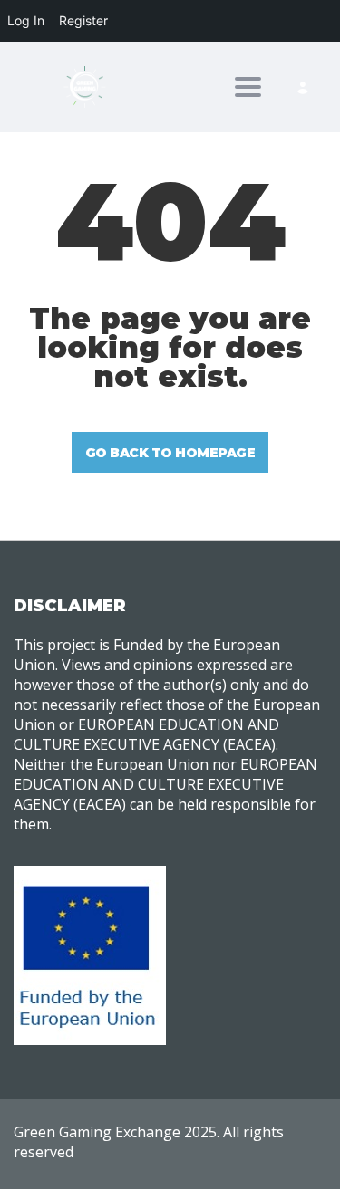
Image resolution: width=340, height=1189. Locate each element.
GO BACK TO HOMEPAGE (170, 453)
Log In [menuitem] (25, 20)
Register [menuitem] (83, 20)
